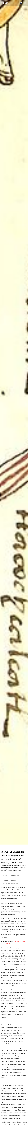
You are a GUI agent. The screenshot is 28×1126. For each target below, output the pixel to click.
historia (5, 875)
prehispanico (15, 875)
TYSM (5, 3)
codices (13, 880)
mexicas (5, 880)
